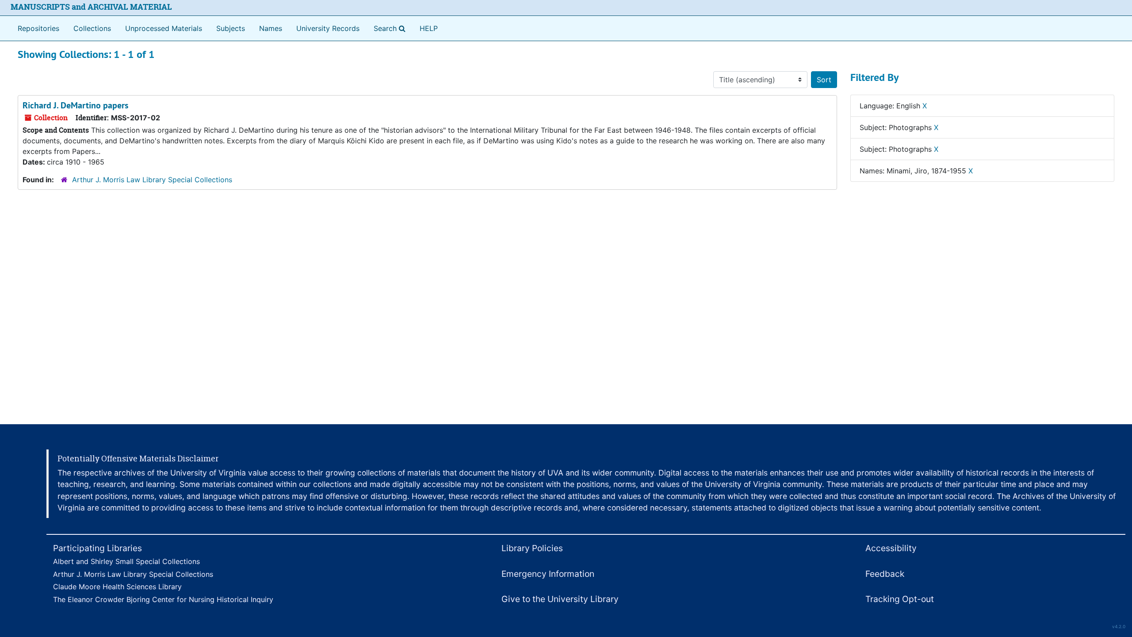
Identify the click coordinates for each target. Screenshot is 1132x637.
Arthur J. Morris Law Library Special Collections (152, 179)
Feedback (884, 573)
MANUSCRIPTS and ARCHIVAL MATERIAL (91, 6)
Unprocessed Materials (163, 28)
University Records (327, 28)
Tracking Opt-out (899, 599)
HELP (429, 28)
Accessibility (891, 548)
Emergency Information (547, 573)
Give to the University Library (560, 599)
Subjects (230, 28)
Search (391, 28)
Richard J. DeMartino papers (75, 105)
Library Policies (532, 548)
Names (270, 28)
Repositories (38, 28)
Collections (92, 28)
